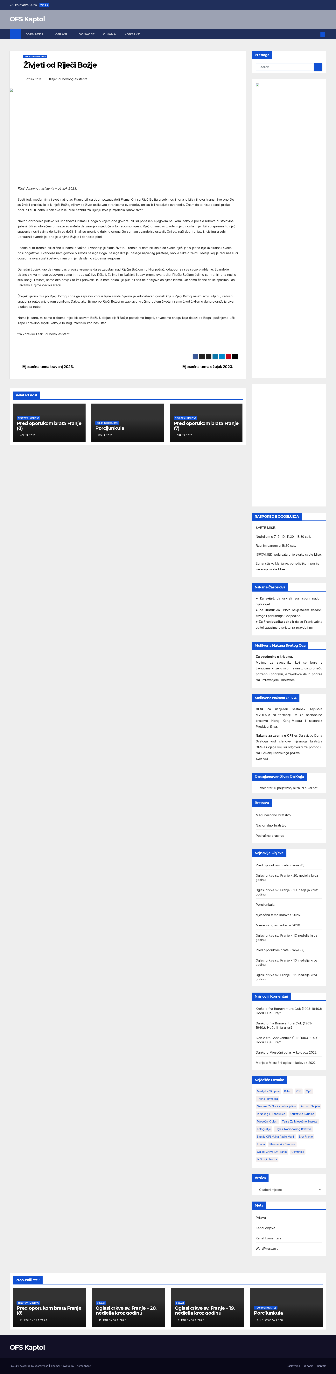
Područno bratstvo (270, 836)
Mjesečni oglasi (267, 1121)
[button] (316, 34)
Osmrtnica (297, 1151)
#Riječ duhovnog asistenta (68, 79)
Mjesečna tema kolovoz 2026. (278, 915)
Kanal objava (265, 1228)
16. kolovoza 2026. (113, 1320)
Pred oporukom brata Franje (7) (206, 425)
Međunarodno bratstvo (273, 815)
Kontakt (132, 34)
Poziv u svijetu (310, 1106)
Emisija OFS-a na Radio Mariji (275, 1136)
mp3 (309, 1091)
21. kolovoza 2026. (34, 1320)
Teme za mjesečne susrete (300, 1121)
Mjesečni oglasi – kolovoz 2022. (293, 1052)
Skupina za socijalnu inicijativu (276, 1106)
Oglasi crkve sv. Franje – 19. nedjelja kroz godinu (205, 1310)
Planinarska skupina (282, 1144)
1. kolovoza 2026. (270, 1320)
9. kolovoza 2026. (191, 1320)
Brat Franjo (306, 1136)
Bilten (287, 1091)
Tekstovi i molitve (35, 56)
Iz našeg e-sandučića (271, 1114)
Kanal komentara (269, 1238)
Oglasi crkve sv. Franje (272, 1151)
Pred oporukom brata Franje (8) (49, 425)
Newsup (66, 1365)
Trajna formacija (267, 1098)
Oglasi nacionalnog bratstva (294, 1129)
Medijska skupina (268, 1091)
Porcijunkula (109, 428)
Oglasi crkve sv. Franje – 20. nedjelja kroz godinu (126, 1310)
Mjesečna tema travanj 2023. (48, 367)
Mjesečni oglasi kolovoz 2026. (278, 925)
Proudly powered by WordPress (29, 1365)
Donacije (86, 34)
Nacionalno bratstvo (271, 825)
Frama (261, 1144)
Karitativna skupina (302, 1114)
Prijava (261, 1218)
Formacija (35, 34)
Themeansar (82, 1365)
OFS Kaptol (27, 19)
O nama (109, 34)
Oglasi (61, 34)
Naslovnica (293, 1365)
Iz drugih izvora (267, 1159)
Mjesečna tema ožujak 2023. (207, 367)
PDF (298, 1091)
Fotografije (264, 1129)
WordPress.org (267, 1248)
